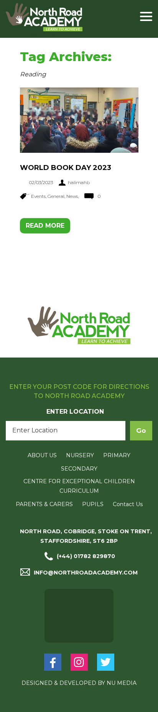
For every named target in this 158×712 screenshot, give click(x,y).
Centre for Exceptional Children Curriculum (79, 486)
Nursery (80, 455)
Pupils (93, 504)
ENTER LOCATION (75, 411)
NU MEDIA (122, 683)
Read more (45, 225)
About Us (42, 455)
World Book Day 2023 (65, 167)
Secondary (79, 468)
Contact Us (128, 504)
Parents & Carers (44, 504)
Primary (116, 455)
